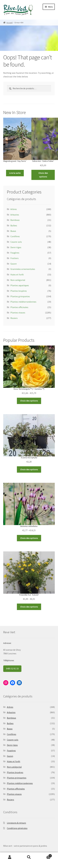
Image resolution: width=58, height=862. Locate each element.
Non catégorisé (17, 280)
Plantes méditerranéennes (23, 301)
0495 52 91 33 (12, 668)
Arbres (13, 209)
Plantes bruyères (18, 290)
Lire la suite (15, 172)
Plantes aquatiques (19, 285)
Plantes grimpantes (20, 296)
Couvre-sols (16, 241)
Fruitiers (14, 258)
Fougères (14, 252)
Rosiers (14, 318)
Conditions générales (17, 828)
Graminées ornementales (22, 269)
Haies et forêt (17, 274)
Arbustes (14, 214)
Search (29, 857)
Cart (45, 855)
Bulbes (13, 225)
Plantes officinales (19, 307)
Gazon (13, 263)
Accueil (9, 22)
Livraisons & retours (16, 822)
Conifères (15, 236)
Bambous (15, 220)
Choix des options (43, 174)
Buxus (13, 231)
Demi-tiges (15, 247)
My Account (9, 857)
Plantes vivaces (17, 312)
